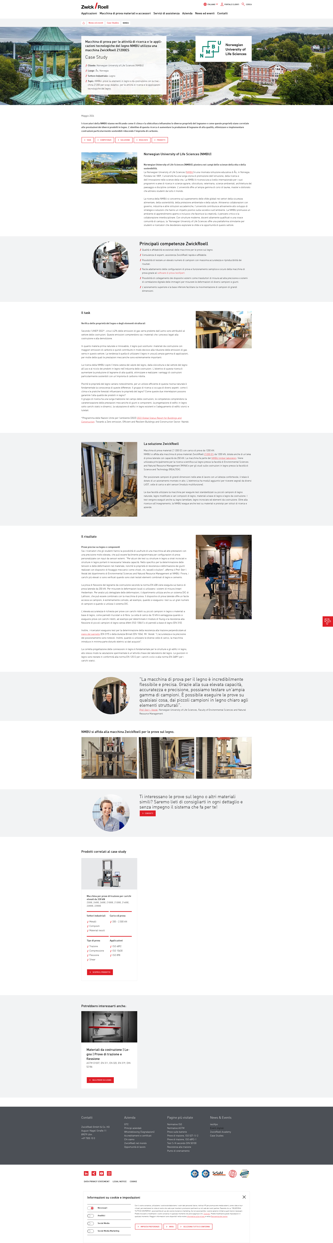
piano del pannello (90, 634)
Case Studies (216, 1136)
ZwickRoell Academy (220, 1132)
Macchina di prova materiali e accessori (125, 13)
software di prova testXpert (171, 273)
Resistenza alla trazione (179, 1147)
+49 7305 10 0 (88, 1138)
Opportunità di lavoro (134, 1147)
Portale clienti (231, 4)
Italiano (211, 4)
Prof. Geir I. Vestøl (148, 710)
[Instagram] (109, 1175)
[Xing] (94, 1175)
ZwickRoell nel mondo (135, 1143)
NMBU (189, 172)
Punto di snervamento (178, 1151)
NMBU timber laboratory (223, 458)
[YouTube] (101, 1175)
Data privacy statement (97, 1182)
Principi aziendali (132, 1128)
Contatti (222, 13)
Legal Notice (120, 1182)
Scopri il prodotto (101, 972)
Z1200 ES (209, 454)
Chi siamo (129, 1139)
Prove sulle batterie (177, 1132)
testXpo (214, 1124)
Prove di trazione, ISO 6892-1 (181, 1139)
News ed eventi (205, 13)
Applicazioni (89, 13)
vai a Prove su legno (101, 1080)
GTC (126, 1124)
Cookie (133, 1182)
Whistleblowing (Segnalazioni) (139, 1132)
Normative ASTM (175, 1128)
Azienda (187, 13)
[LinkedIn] (86, 1175)
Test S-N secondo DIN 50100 (181, 1143)
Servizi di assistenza (166, 13)
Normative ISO (174, 1124)
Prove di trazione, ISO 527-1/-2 (182, 1136)
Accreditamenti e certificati (137, 1136)
